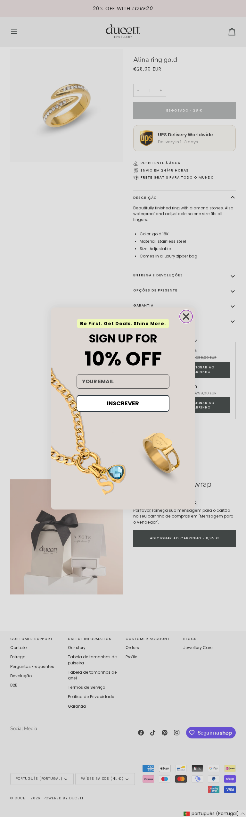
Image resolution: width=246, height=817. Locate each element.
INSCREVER (123, 403)
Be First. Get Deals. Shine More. (123, 323)
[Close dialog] (186, 316)
